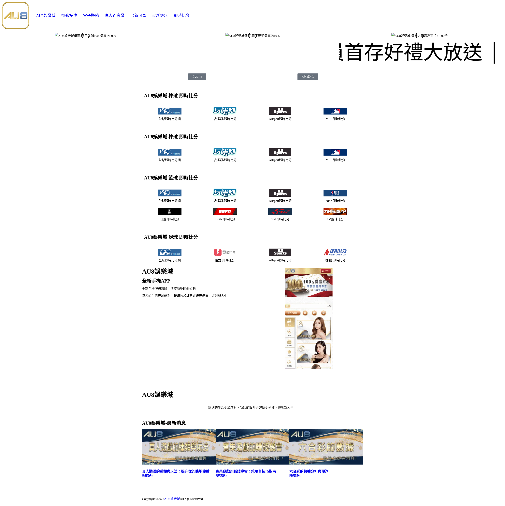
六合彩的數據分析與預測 (308, 471)
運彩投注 (69, 15)
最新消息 (138, 15)
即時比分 (182, 15)
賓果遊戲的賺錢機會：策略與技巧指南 (246, 471)
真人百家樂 (114, 15)
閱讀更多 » (147, 475)
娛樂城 (175, 498)
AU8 (167, 498)
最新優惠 (160, 15)
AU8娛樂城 (45, 15)
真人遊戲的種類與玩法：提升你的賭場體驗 (175, 471)
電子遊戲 (91, 15)
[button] (6, 35)
